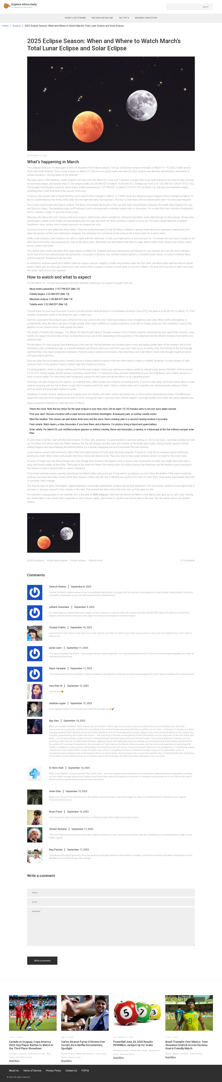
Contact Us (71, 1070)
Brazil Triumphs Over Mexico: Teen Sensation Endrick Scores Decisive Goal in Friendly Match (186, 1045)
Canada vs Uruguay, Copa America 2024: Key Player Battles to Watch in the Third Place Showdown (31, 1045)
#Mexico (176, 1054)
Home (5, 25)
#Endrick (184, 1054)
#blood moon (95, 560)
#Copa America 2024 (36, 1054)
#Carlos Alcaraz (68, 1054)
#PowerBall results (121, 1051)
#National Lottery (127, 1054)
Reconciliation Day (102, 18)
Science (16, 25)
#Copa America (196, 1054)
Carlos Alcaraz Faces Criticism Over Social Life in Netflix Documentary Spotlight (83, 1045)
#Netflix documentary (85, 1054)
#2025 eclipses (35, 560)
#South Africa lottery (138, 1051)
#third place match (24, 1057)
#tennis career (74, 1057)
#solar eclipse (78, 560)
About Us (14, 1070)
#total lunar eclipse (57, 560)
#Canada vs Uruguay (17, 1054)
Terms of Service (32, 1070)
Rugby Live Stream (75, 18)
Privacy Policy (53, 1070)
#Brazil (168, 1054)
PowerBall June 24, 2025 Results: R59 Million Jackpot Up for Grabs (133, 1043)
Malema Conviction (146, 18)
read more (14, 1061)
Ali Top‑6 (124, 18)
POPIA (85, 1070)
